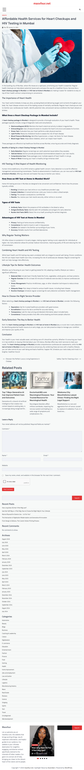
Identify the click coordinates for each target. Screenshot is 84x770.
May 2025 (5, 578)
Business (5, 630)
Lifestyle (4, 679)
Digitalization (6, 640)
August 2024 (6, 608)
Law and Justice (6, 676)
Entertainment (6, 650)
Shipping (4, 702)
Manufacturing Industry (9, 686)
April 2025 (5, 582)
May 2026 (5, 549)
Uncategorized (6, 716)
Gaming (4, 663)
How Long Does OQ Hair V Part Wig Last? (14, 508)
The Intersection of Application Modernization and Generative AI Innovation (24, 517)
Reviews (4, 696)
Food (3, 660)
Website (5, 465)
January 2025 (6, 592)
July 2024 (5, 611)
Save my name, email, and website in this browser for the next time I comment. (32, 475)
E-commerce (6, 643)
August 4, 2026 (42, 753)
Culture (4, 637)
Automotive (5, 620)
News (4, 689)
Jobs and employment (8, 673)
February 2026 (6, 559)
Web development (7, 719)
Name (4, 455)
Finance (4, 656)
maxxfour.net (42, 3)
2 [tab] (40, 758)
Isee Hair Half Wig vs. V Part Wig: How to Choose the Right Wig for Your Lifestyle (26, 511)
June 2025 (5, 575)
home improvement (8, 669)
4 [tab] (44, 758)
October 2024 (6, 601)
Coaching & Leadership (9, 633)
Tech (3, 709)
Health (4, 15)
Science (4, 699)
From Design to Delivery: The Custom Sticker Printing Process (20, 521)
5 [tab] (46, 758)
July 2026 (5, 542)
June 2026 (5, 546)
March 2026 (6, 555)
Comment (6, 429)
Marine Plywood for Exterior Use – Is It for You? (16, 514)
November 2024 (7, 598)
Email (46, 455)
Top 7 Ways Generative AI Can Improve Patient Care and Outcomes (13, 395)
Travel (4, 712)
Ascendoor (51, 768)
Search (77, 498)
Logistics (4, 683)
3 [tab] (42, 758)
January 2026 (6, 562)
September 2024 (7, 605)
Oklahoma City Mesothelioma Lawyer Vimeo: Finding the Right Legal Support (68, 396)
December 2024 (7, 595)
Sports (4, 706)
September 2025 (7, 569)
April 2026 (5, 552)
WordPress (68, 768)
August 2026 (6, 539)
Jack (34, 753)
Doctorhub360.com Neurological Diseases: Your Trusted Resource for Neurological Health (42, 396)
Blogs (3, 627)
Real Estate (5, 692)
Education (5, 646)
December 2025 (7, 565)
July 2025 (5, 572)
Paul (5, 27)
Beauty (4, 623)
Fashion (4, 653)
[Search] (79, 9)
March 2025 (6, 585)
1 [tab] (38, 758)
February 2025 (6, 588)
